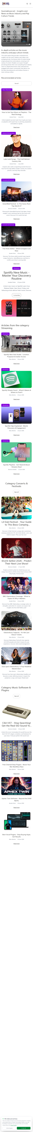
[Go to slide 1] (26, 44)
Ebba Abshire (12, 359)
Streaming (16, 268)
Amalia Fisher (13, 117)
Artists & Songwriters (9, 133)
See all (16, 83)
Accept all (23, 1128)
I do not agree (9, 1128)
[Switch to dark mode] (27, 3)
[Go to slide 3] (29, 44)
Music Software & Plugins (11, 33)
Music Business (7, 90)
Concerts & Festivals (8, 180)
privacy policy (14, 1125)
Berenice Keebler (7, 41)
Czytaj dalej (16, 295)
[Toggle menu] (30, 3)
